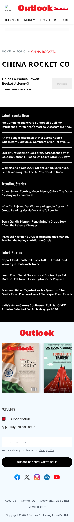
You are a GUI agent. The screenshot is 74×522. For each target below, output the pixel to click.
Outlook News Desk (18, 89)
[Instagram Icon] (37, 477)
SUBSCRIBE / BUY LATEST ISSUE (37, 462)
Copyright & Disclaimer (54, 500)
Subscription (20, 419)
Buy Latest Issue (22, 427)
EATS (64, 20)
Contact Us (28, 500)
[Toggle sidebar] (11, 8)
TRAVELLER (48, 20)
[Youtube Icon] (56, 477)
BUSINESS (12, 20)
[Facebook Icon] (17, 477)
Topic (21, 51)
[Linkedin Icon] (47, 477)
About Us (10, 500)
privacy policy (46, 450)
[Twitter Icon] (27, 477)
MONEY (29, 20)
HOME (6, 51)
